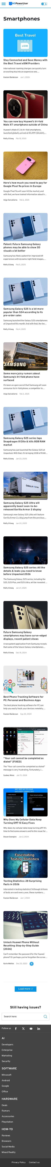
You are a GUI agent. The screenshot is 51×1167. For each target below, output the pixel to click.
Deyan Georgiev (10, 837)
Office (5, 1091)
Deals (4, 1105)
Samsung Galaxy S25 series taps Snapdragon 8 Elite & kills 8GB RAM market (24, 442)
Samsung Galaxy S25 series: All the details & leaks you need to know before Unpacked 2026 (24, 571)
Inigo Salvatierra (10, 200)
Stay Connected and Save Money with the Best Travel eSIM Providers (25, 62)
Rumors (6, 1111)
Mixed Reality (8, 1152)
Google (5, 1086)
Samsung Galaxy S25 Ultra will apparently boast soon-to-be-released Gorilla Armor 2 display (22, 506)
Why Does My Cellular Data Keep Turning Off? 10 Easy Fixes (22, 821)
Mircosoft (6, 1075)
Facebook (15, 1028)
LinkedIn (38, 1028)
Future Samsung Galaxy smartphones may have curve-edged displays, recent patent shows (25, 636)
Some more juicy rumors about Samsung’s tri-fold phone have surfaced (21, 377)
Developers (7, 1044)
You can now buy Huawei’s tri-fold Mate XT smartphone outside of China (25, 123)
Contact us (34, 1162)
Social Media (8, 1146)
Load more (24, 989)
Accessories (8, 1116)
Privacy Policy (19, 1162)
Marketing (7, 1055)
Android (6, 1080)
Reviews (6, 1135)
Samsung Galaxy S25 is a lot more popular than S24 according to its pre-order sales (23, 312)
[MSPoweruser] (18, 3)
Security (6, 1061)
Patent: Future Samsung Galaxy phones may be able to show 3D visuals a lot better (22, 248)
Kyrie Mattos (8, 964)
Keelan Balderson (10, 77)
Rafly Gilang (8, 139)
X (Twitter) (23, 1028)
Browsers (6, 1141)
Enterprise (7, 1050)
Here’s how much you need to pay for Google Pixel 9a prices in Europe (25, 184)
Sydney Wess (8, 775)
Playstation (7, 1122)
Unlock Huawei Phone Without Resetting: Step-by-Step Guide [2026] (21, 946)
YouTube (31, 1028)
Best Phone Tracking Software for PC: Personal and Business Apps (23, 699)
